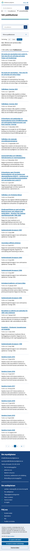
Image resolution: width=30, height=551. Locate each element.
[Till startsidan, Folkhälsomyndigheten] (7, 2)
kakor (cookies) (10, 536)
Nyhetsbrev (7, 516)
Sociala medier (8, 513)
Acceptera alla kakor (15, 540)
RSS (5, 518)
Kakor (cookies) (8, 497)
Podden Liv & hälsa (9, 521)
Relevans (19, 39)
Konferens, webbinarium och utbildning (15, 475)
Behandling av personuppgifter (13, 478)
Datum (13, 39)
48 (21, 446)
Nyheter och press (9, 473)
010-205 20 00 (16, 464)
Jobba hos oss (8, 470)
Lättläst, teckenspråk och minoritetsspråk (16, 489)
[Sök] (27, 8)
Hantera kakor (15, 548)
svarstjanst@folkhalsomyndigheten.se (12, 461)
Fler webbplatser (9, 492)
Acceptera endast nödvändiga (15, 543)
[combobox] (15, 8)
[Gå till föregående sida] (6, 446)
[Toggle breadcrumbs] (5, 11)
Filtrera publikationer (9, 34)
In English (6, 502)
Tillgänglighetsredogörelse (11, 494)
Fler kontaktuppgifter (10, 467)
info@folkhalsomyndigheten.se (10, 458)
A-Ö (9, 39)
